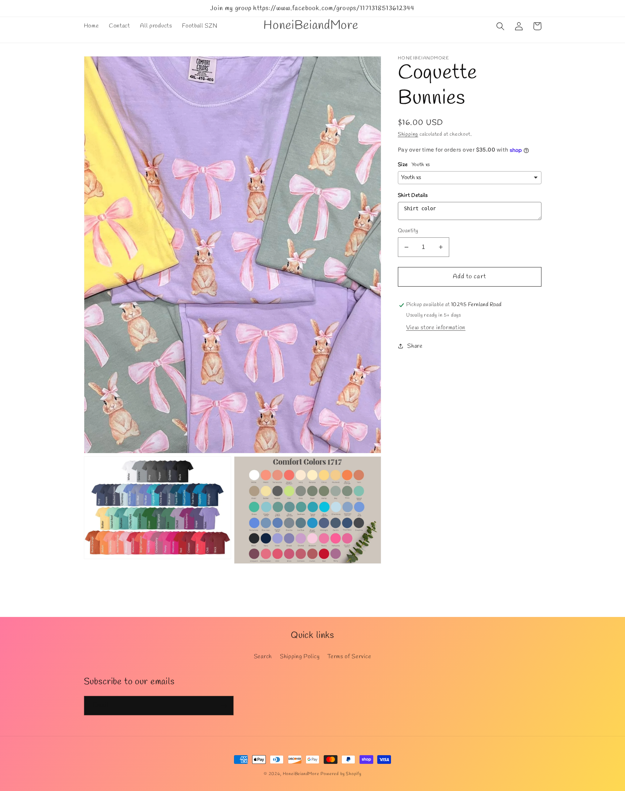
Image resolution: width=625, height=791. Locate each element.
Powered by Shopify (340, 774)
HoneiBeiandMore (301, 774)
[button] (501, 26)
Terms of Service (349, 656)
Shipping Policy (299, 656)
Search (263, 656)
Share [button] (414, 346)
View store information (435, 327)
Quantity (408, 230)
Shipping (408, 134)
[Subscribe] (224, 705)
